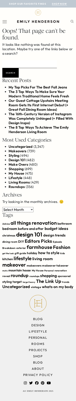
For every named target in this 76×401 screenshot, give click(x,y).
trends (65, 282)
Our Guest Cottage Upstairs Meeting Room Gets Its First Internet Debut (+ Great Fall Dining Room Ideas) (38, 105)
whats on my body (57, 286)
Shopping (16, 169)
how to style (48, 252)
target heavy (29, 282)
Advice (6, 223)
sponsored (64, 276)
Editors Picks (38, 241)
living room (42, 258)
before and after (31, 229)
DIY (21, 241)
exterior (21, 247)
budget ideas (56, 228)
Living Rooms (19, 182)
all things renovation (34, 223)
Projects (38, 350)
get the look (8, 253)
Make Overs (18, 164)
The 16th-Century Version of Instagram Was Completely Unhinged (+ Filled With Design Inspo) (41, 118)
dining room (9, 241)
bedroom (9, 228)
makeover (14, 265)
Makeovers (18, 151)
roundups (34, 276)
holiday (32, 253)
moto (5, 270)
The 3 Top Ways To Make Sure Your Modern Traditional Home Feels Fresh (39, 93)
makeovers (34, 265)
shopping (48, 275)
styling (7, 282)
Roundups (17, 186)
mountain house (19, 270)
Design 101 (17, 160)
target (17, 282)
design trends (54, 235)
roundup (19, 275)
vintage (36, 287)
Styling (14, 155)
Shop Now (59, 3)
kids (62, 253)
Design (38, 325)
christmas (8, 235)
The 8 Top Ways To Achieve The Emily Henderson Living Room (39, 129)
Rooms (38, 344)
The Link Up (48, 281)
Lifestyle (16, 178)
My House (16, 173)
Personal (49, 270)
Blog (38, 319)
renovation (61, 270)
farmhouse (39, 247)
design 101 (29, 234)
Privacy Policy (38, 375)
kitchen (7, 259)
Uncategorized (21, 146)
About (38, 369)
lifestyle (23, 258)
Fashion (61, 247)
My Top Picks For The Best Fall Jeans (38, 87)
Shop (38, 356)
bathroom (64, 223)
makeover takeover (55, 265)
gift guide (20, 253)
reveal (6, 276)
